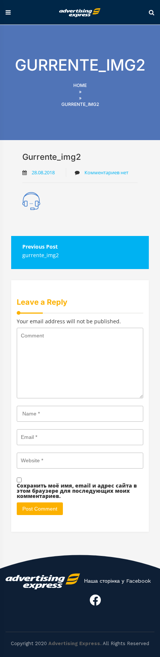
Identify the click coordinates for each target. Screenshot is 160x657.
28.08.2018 (43, 172)
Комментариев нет (105, 172)
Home (80, 85)
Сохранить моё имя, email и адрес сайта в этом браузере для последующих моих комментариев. (77, 491)
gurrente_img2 (40, 255)
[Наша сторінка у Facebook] (95, 600)
